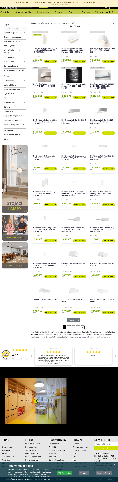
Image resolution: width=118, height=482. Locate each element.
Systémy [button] (59, 12)
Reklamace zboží (31, 453)
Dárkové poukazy (32, 460)
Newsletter (6, 450)
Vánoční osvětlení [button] (104, 12)
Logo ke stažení (8, 457)
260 (17, 359)
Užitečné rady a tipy (80, 447)
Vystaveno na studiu (12, 41)
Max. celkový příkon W (13, 116)
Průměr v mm (9, 102)
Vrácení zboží (30, 450)
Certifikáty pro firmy (56, 460)
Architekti (52, 447)
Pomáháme (6, 460)
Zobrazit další (74, 320)
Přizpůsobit (84, 473)
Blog (74, 460)
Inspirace (75, 453)
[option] (53, 355)
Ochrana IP (8, 111)
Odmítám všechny (104, 473)
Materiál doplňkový (12, 89)
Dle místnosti (42, 23)
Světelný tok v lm (11, 120)
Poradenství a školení (57, 450)
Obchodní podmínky (33, 457)
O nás (4, 444)
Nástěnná (61, 23)
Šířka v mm (8, 98)
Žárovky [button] (73, 12)
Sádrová (71, 23)
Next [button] (116, 355)
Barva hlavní (9, 57)
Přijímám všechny (64, 473)
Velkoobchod (54, 444)
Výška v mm (9, 94)
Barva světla (9, 130)
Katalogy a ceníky (79, 450)
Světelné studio (7, 447)
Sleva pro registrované (33, 444)
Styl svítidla (9, 61)
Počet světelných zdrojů (14, 70)
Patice (6, 76)
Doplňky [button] (86, 12)
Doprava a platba (31, 447)
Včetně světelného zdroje (12, 51)
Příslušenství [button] (43, 12)
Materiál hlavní (10, 85)
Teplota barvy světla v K (14, 125)
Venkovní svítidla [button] (23, 12)
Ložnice (53, 23)
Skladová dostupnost (12, 37)
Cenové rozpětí (10, 33)
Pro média (5, 453)
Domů (33, 23)
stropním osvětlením (84, 337)
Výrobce (7, 139)
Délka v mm (8, 107)
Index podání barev (12, 135)
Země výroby (9, 46)
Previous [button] (31, 355)
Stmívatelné (9, 81)
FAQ (74, 457)
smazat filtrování (15, 29)
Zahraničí (75, 444)
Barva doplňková (11, 66)
